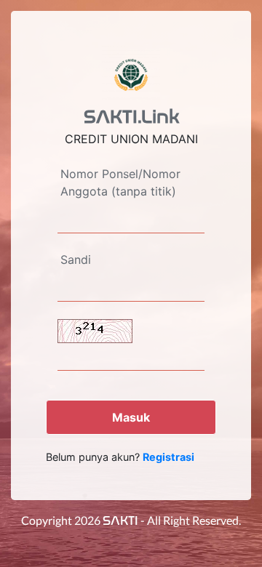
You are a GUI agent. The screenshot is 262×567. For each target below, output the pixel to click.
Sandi (75, 259)
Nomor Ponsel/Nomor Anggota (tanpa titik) (120, 182)
